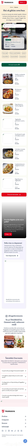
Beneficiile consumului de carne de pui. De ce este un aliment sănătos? (13, 301)
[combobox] (14, 26)
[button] (14, 194)
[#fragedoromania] (6, 316)
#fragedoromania (15, 316)
